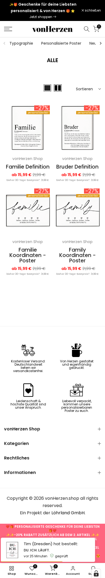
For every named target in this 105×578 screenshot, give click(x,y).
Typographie (21, 43)
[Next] (100, 43)
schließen (92, 10)
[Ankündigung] (43, 10)
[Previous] (4, 43)
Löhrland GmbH (68, 513)
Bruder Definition (77, 166)
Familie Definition (28, 166)
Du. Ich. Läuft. (37, 550)
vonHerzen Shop (27, 158)
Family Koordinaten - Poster (77, 255)
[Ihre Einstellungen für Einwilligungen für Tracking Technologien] (96, 573)
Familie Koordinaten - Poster (27, 255)
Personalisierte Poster (61, 43)
